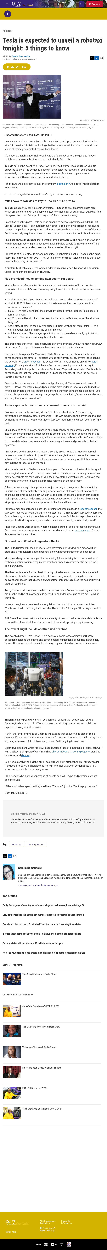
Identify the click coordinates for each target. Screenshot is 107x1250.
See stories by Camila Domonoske (38, 885)
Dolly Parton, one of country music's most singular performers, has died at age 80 (43, 905)
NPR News (8, 30)
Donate (95, 4)
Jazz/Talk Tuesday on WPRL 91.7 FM (40, 1006)
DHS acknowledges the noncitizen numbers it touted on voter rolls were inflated (43, 914)
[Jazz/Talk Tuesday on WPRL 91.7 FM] (12, 1011)
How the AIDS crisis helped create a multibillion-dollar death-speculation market (44, 952)
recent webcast (88, 508)
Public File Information (66, 1222)
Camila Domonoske (21, 56)
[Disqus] (53, 1174)
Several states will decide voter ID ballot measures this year (33, 943)
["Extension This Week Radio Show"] (12, 1052)
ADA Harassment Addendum (47, 1222)
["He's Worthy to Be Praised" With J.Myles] (12, 1113)
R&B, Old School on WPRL (35, 1088)
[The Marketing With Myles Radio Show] (12, 1031)
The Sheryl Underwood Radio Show (39, 974)
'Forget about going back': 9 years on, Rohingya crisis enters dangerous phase (42, 933)
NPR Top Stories (36, 844)
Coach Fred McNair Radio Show (18, 994)
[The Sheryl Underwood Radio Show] (12, 979)
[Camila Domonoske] (9, 872)
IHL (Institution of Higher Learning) (47, 1229)
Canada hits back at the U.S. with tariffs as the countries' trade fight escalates (42, 924)
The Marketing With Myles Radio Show (41, 1026)
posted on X (63, 183)
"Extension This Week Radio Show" (39, 1047)
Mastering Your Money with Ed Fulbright (41, 1067)
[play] (7, 14)
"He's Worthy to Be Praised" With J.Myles (42, 1108)
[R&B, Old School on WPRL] (12, 1093)
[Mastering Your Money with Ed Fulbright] (12, 1072)
